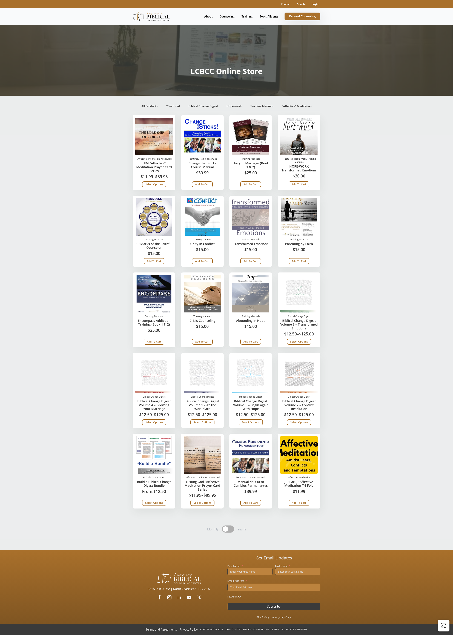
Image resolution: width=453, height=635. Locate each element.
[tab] (149, 106)
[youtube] (189, 597)
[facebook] (159, 597)
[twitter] (199, 597)
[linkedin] (179, 597)
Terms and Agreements (161, 629)
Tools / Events (269, 16)
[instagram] (169, 597)
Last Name (281, 566)
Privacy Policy (189, 629)
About (208, 16)
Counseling (227, 16)
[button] (443, 625)
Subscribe (273, 606)
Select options (154, 184)
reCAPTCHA (234, 596)
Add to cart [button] (202, 184)
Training (247, 16)
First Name (233, 566)
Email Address (235, 580)
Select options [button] (154, 502)
